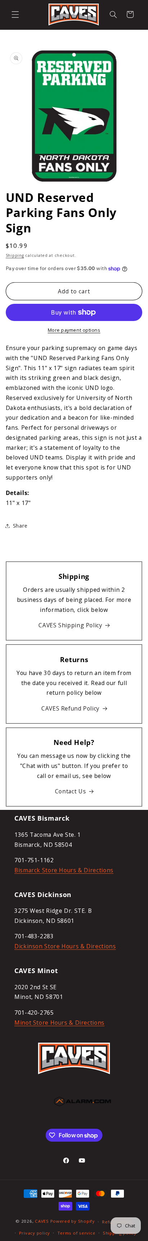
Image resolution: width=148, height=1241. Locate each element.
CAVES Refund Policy (70, 708)
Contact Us (70, 791)
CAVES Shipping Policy (70, 625)
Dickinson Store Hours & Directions (65, 946)
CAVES (42, 1221)
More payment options (74, 330)
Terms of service (76, 1233)
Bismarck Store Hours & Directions (64, 870)
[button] (15, 14)
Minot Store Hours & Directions (59, 1023)
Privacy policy (34, 1233)
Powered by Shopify (72, 1221)
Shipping (15, 255)
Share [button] (20, 525)
